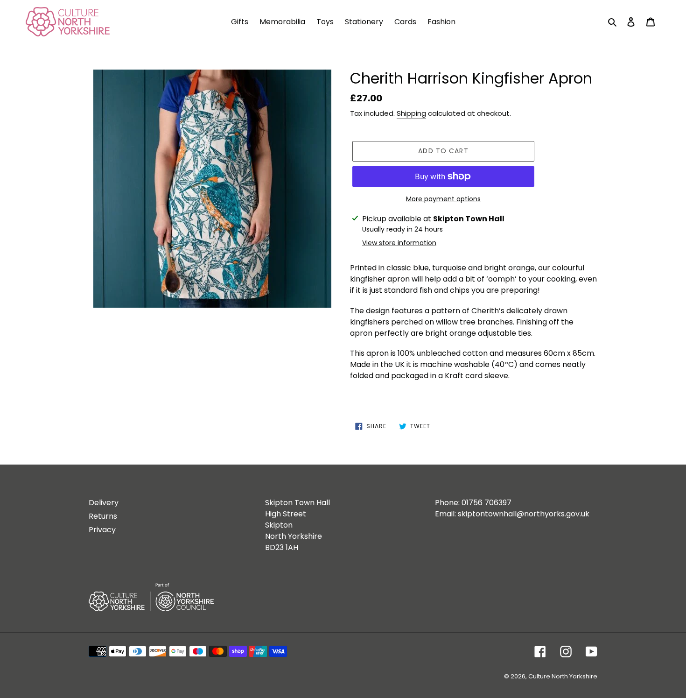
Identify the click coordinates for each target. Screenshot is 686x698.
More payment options (443, 199)
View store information (399, 242)
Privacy (102, 529)
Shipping (411, 113)
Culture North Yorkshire (562, 676)
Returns (103, 516)
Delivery (104, 502)
